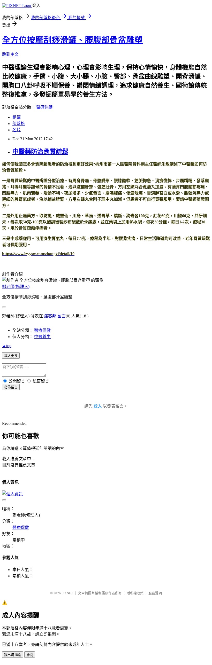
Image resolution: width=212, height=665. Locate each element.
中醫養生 (42, 336)
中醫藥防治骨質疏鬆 (40, 151)
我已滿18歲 (12, 655)
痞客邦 (50, 316)
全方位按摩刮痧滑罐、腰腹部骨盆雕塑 (72, 40)
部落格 (18, 123)
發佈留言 (11, 387)
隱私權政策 (135, 593)
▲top (6, 345)
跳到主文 (10, 54)
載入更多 (11, 356)
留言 (61, 316)
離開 (29, 655)
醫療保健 (44, 107)
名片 (16, 130)
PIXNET (67, 593)
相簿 (16, 117)
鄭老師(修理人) (15, 286)
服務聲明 (155, 593)
